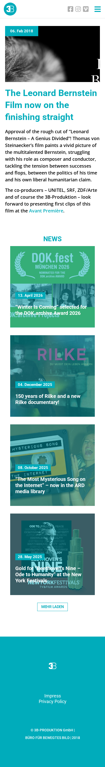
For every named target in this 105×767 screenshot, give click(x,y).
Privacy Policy (53, 701)
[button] (52, 607)
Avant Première (46, 211)
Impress (52, 695)
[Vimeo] (86, 9)
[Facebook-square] (70, 9)
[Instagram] (78, 9)
